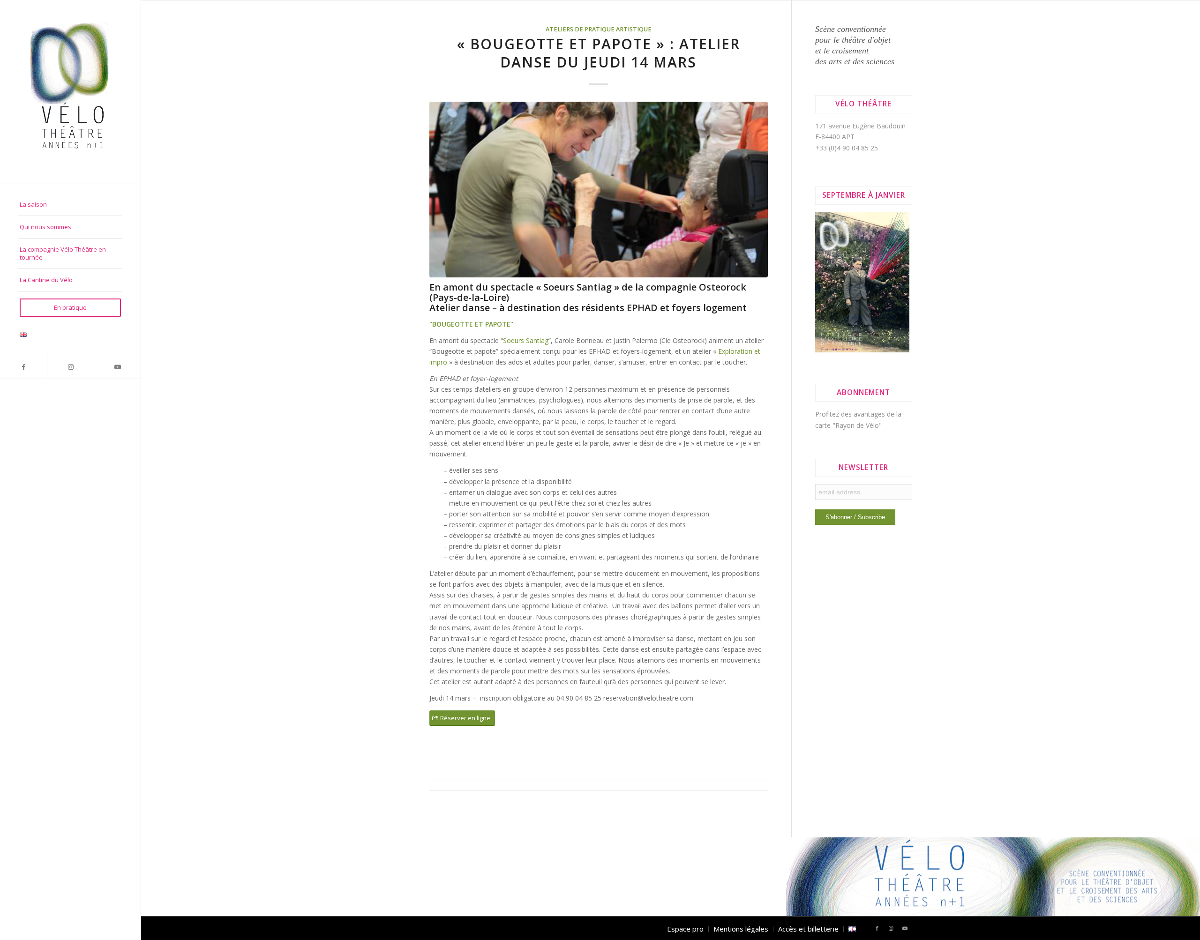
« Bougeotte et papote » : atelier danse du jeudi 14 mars (598, 53)
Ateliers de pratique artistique (599, 29)
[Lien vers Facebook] (23, 367)
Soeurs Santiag (525, 340)
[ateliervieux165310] (598, 189)
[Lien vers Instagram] (70, 367)
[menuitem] (70, 205)
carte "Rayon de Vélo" (848, 425)
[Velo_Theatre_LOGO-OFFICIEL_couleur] (70, 92)
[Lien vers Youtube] (117, 367)
